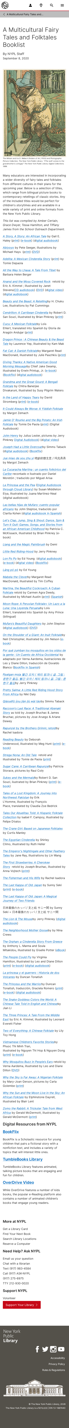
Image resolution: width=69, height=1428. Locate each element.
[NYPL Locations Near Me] (41, 5)
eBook (60, 950)
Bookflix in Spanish (26, 667)
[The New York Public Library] (4, 5)
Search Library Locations (19, 1239)
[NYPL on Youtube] (61, 1350)
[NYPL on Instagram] (53, 1350)
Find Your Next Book (17, 1234)
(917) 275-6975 (13, 1278)
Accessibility (58, 1357)
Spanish (57, 596)
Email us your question (18, 1258)
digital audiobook (37, 965)
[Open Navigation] (62, 5)
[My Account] (30, 5)
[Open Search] (51, 5)
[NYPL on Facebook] (37, 1350)
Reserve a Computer (16, 1243)
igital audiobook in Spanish (42, 513)
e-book (26, 240)
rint (16, 240)
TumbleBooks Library (23, 1159)
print (57, 743)
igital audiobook (47, 240)
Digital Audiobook (26, 440)
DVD (36, 252)
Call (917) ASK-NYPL (16, 1273)
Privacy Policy (57, 1363)
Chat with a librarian (16, 1263)
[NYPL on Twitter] (45, 1350)
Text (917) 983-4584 (17, 1268)
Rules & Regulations (53, 1369)
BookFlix (11, 1131)
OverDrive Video (18, 1182)
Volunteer (9, 1298)
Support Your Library (20, 1305)
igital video (55, 290)
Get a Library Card (15, 1229)
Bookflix (9, 375)
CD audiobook (24, 290)
